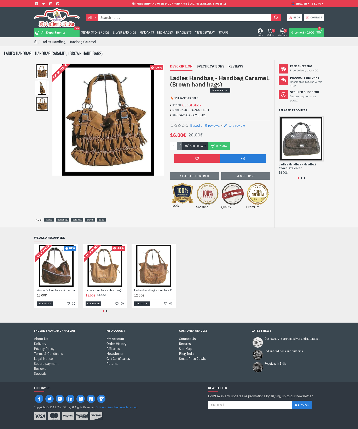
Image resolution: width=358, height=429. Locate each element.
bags (101, 219)
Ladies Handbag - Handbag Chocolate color (297, 166)
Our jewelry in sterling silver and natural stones (293, 338)
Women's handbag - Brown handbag (57, 290)
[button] (298, 178)
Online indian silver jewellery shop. (117, 407)
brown (90, 219)
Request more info (196, 175)
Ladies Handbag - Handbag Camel (106, 290)
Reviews (236, 66)
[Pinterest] (58, 3)
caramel (77, 219)
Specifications (210, 66)
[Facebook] (37, 3)
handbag (62, 219)
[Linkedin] (51, 3)
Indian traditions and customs (284, 351)
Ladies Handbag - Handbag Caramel (154, 290)
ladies (49, 219)
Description (181, 66)
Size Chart (247, 175)
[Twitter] (44, 3)
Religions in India (275, 363)
